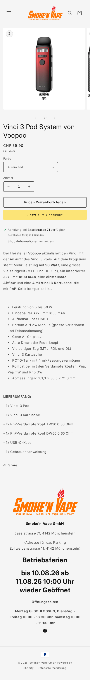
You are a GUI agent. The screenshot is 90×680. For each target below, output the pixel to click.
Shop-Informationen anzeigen (31, 241)
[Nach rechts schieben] (54, 118)
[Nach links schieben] (35, 118)
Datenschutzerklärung (52, 667)
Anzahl (8, 177)
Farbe (7, 158)
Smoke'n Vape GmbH (42, 662)
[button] (9, 13)
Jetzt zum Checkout (45, 215)
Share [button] (12, 465)
